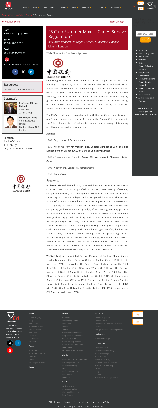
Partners (98, 326)
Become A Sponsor (102, 318)
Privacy (58, 401)
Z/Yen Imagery (35, 318)
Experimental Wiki (102, 347)
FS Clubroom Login (102, 338)
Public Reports (67, 374)
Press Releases (68, 395)
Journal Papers (67, 377)
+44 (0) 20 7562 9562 (146, 108)
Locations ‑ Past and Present (106, 362)
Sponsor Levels (101, 321)
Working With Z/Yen (37, 362)
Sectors (32, 359)
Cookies (68, 401)
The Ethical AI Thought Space (106, 377)
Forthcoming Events (147, 53)
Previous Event (12, 21)
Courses (142, 63)
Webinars (142, 59)
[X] (23, 72)
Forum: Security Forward (71, 341)
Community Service (36, 326)
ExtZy (97, 371)
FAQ (31, 321)
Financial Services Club (12, 15)
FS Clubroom (99, 7)
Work (35, 7)
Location (32, 341)
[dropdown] (29, 7)
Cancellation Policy (100, 401)
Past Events (143, 56)
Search (144, 39)
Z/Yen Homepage (102, 353)
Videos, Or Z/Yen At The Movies (74, 359)
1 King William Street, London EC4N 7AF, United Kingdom (14, 334)
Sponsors (85, 7)
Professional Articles (70, 371)
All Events (142, 50)
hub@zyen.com (145, 111)
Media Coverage (68, 386)
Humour (98, 374)
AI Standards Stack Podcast (72, 350)
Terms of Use (81, 401)
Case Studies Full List (37, 353)
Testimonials (34, 338)
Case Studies (34, 350)
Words (63, 7)
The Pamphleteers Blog (71, 362)
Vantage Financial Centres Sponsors (109, 329)
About (25, 7)
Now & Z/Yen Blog (69, 365)
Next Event (116, 21)
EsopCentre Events (146, 78)
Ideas (45, 7)
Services (32, 356)
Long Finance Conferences (72, 335)
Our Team (33, 332)
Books (64, 368)
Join (140, 8)
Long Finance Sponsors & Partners (108, 323)
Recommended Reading (104, 350)
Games (97, 368)
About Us (33, 335)
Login (140, 3)
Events (53, 7)
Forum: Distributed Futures (72, 344)
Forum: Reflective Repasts (72, 332)
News (74, 7)
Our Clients (33, 323)
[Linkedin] (31, 72)
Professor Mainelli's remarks (20, 89)
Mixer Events (144, 94)
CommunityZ (114, 7)
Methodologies (35, 329)
